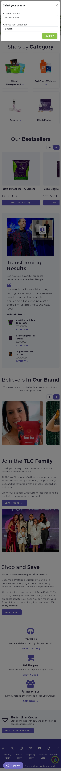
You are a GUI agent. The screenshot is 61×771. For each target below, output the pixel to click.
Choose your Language (15, 24)
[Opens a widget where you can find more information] (13, 766)
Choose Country (11, 13)
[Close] (57, 5)
